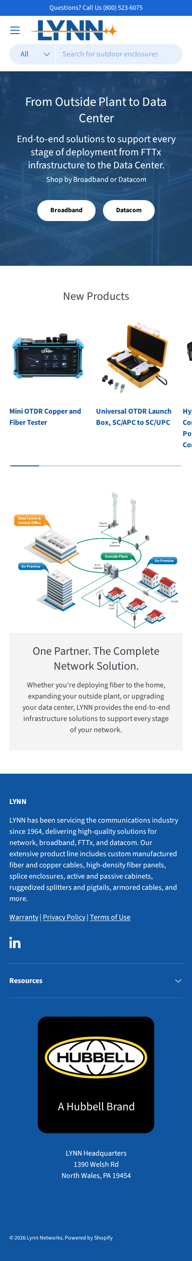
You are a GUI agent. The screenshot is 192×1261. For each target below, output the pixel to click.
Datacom (129, 210)
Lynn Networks (44, 1238)
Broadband (66, 210)
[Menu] (15, 30)
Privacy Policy (64, 917)
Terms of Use (110, 917)
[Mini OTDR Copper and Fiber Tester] (48, 357)
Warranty (23, 917)
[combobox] (96, 54)
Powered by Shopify (89, 1238)
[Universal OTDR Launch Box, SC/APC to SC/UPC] (134, 357)
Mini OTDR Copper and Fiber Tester (45, 417)
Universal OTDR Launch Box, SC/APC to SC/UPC (133, 417)
